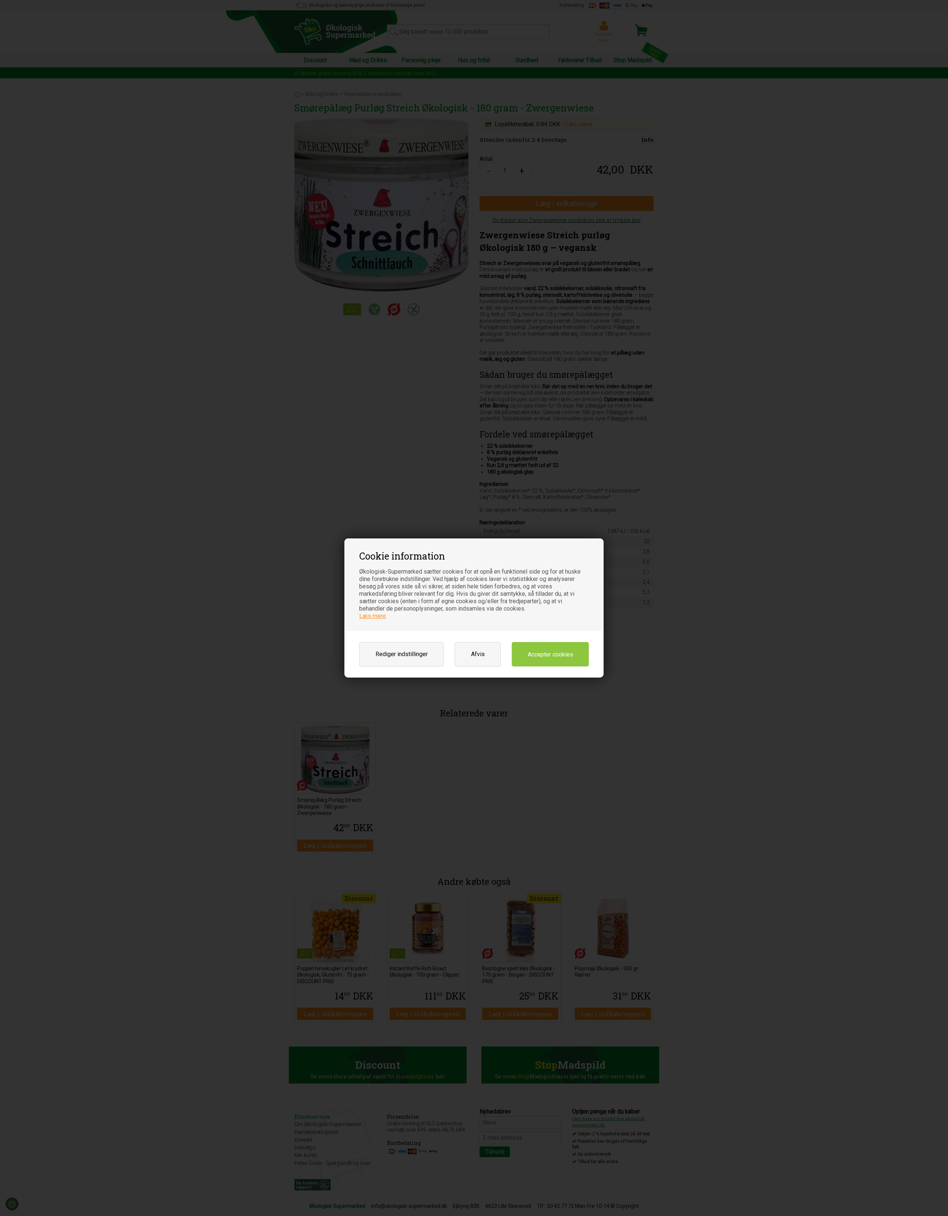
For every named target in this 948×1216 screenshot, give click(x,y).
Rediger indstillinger (401, 654)
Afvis (478, 654)
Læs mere (372, 615)
